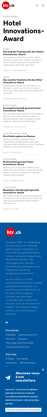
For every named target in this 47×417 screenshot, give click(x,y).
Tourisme (10, 339)
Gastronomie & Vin (28, 335)
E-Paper (10, 359)
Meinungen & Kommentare (19, 343)
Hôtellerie (11, 335)
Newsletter (22, 359)
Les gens (22, 339)
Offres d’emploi (28, 363)
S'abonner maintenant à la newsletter (23, 409)
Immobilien (11, 363)
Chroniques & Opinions (17, 347)
